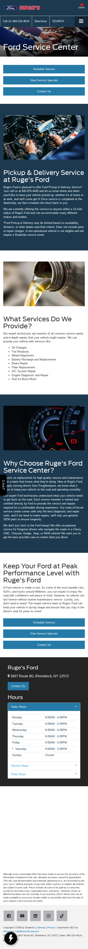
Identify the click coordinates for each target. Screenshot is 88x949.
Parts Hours (18, 774)
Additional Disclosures (27, 931)
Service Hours (20, 765)
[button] (16, 21)
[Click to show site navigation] (81, 21)
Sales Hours (18, 706)
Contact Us (44, 91)
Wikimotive (8, 931)
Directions (41, 21)
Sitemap (41, 927)
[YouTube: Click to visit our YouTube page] (23, 916)
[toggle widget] (10, 938)
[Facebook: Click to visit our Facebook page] (10, 916)
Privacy (51, 927)
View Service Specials (44, 80)
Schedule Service (44, 69)
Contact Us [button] (18, 686)
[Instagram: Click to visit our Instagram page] (49, 916)
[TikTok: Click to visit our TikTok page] (63, 916)
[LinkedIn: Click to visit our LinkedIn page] (36, 916)
